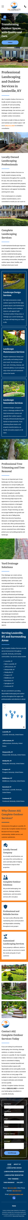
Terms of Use (15, 1216)
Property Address (9, 1134)
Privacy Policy (21, 1216)
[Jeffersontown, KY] (12, 717)
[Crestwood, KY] (15, 712)
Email (6, 1119)
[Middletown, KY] (13, 715)
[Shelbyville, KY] (22, 716)
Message (7, 1141)
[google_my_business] (14, 1198)
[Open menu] (3, 6)
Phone (6, 1126)
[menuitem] (9, 1164)
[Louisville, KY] (6, 715)
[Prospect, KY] (10, 711)
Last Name (7, 1111)
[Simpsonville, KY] (18, 716)
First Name (7, 1104)
